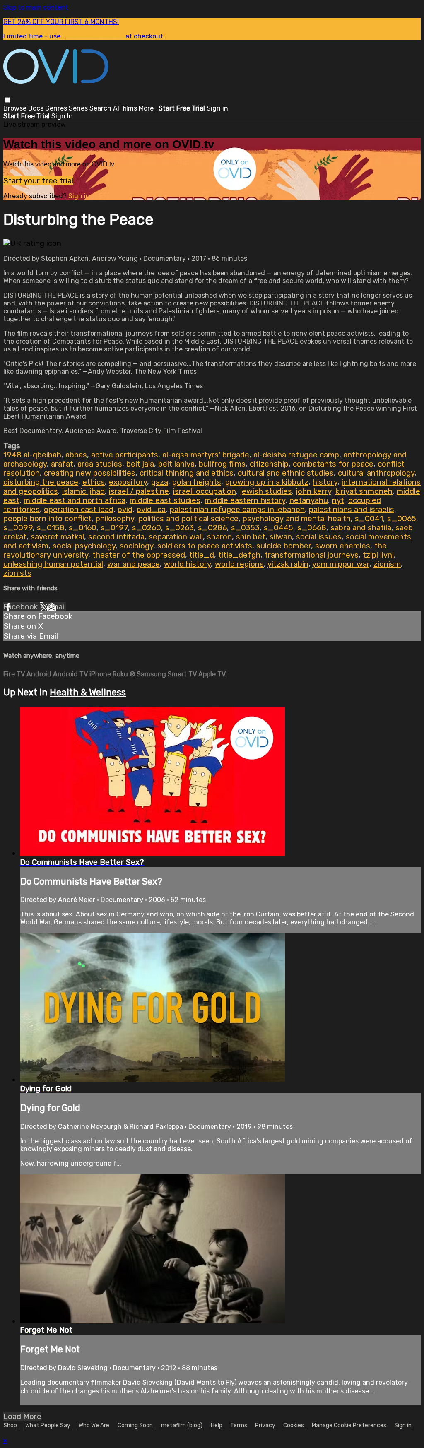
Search (101, 108)
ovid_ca (151, 509)
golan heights (196, 482)
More (146, 108)
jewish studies (266, 491)
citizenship (269, 464)
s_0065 (401, 518)
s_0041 (369, 518)
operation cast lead (78, 509)
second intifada (116, 536)
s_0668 (311, 527)
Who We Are (94, 1425)
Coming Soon (135, 1425)
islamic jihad (83, 491)
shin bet (250, 536)
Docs (36, 108)
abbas (76, 454)
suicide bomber (283, 546)
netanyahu (308, 500)
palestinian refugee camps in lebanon (237, 509)
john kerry (313, 491)
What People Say (47, 1425)
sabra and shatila (360, 527)
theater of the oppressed (138, 555)
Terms (239, 1425)
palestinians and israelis (351, 509)
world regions (239, 564)
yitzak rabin (287, 564)
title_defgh (239, 555)
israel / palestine (139, 491)
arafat (62, 464)
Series (79, 108)
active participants (124, 454)
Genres (57, 108)
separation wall (176, 536)
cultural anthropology (376, 473)
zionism (387, 564)
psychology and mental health (297, 518)
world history (187, 564)
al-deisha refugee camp (296, 454)
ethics (93, 482)
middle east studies (165, 500)
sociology (136, 546)
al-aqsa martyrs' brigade (205, 454)
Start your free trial (38, 180)
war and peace (133, 564)
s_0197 (114, 527)
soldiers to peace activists (204, 546)
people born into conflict (47, 518)
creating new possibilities (89, 473)
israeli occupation (204, 491)
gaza (159, 482)
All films (125, 108)
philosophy (115, 518)
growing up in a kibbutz (266, 482)
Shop (10, 1425)
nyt (338, 500)
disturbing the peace (40, 482)
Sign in (217, 108)
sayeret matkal (57, 536)
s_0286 (212, 527)
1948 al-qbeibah (32, 454)
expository (128, 482)
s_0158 (51, 527)
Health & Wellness (88, 692)
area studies (99, 464)
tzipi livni (378, 555)
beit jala (140, 464)
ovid (125, 509)
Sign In (62, 116)
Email (56, 606)
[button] (7, 100)
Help (217, 1425)
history (325, 482)
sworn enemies (342, 546)
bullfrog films (222, 464)
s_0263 (179, 527)
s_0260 (146, 527)
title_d (201, 555)
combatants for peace (333, 464)
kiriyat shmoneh (364, 491)
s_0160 (82, 527)
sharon (219, 536)
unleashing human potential (53, 564)
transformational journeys (312, 555)
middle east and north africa (74, 500)
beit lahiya (176, 464)
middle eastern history (245, 500)
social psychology (84, 546)
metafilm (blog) (181, 1425)
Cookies (294, 1425)
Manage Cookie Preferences (350, 1425)
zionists (17, 573)
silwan (281, 536)
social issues (319, 536)
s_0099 (18, 527)
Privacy (266, 1425)
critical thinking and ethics (187, 473)
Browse (15, 108)
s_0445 (278, 527)
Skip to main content (35, 7)
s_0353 (245, 527)
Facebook (21, 606)
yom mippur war (340, 564)
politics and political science (188, 518)
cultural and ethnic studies (286, 473)
